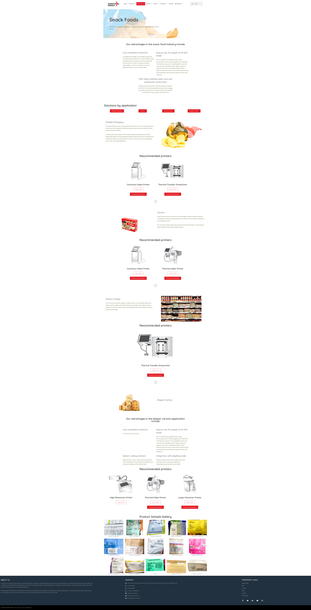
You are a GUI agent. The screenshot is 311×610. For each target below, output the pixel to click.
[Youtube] (257, 600)
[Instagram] (262, 600)
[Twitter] (247, 600)
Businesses (178, 3)
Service (148, 3)
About (155, 3)
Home (125, 3)
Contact (171, 3)
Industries (140, 3)
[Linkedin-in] (252, 600)
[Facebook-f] (243, 600)
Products (131, 3)
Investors (162, 3)
